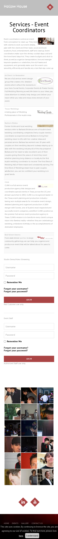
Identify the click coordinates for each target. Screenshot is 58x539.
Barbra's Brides (11, 123)
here (21, 536)
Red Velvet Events (12, 234)
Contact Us (37, 523)
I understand (32, 535)
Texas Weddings (12, 109)
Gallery (25, 523)
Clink (7, 182)
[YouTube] (34, 502)
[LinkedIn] (23, 502)
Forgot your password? (16, 291)
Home (6, 523)
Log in (29, 300)
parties (23, 238)
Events (15, 523)
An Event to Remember (14, 75)
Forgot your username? (16, 288)
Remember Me (14, 282)
